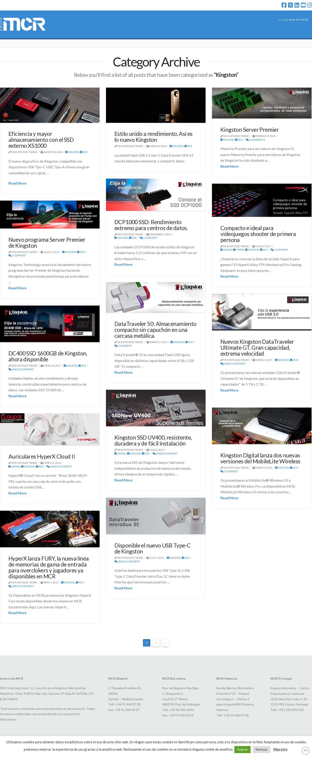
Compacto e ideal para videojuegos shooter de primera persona (258, 234)
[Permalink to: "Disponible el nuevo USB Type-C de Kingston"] (156, 516)
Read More (17, 183)
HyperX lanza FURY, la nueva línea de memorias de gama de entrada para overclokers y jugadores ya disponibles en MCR (48, 567)
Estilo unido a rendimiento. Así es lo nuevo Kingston (153, 136)
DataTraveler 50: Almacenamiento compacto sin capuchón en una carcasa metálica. (155, 329)
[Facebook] (284, 5)
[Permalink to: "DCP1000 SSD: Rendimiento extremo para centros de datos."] (156, 195)
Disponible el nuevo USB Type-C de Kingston (152, 548)
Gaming (227, 249)
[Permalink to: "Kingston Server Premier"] (262, 103)
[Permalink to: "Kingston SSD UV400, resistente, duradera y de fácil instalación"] (156, 408)
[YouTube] (303, 5)
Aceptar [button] (242, 749)
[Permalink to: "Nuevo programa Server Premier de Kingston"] (50, 214)
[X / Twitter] (290, 5)
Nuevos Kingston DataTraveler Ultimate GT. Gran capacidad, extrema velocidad (257, 347)
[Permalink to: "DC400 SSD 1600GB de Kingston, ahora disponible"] (50, 324)
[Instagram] (309, 5)
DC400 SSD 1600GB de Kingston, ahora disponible (47, 356)
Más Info (280, 749)
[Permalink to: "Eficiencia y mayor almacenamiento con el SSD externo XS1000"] (50, 105)
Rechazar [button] (262, 749)
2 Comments (257, 139)
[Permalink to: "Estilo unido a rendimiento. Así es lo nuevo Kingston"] (156, 105)
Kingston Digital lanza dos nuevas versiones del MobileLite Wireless (260, 458)
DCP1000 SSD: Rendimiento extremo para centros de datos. (151, 225)
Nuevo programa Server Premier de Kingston (46, 242)
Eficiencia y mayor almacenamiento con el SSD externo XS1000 (41, 139)
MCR (84, 152)
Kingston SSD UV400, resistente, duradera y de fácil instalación (153, 440)
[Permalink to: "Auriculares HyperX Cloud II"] (50, 429)
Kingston (73, 152)
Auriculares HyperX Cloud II (41, 456)
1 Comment (150, 237)
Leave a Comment (234, 363)
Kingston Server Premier (249, 129)
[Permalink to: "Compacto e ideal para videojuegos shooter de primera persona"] (262, 200)
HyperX (239, 249)
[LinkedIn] (296, 5)
